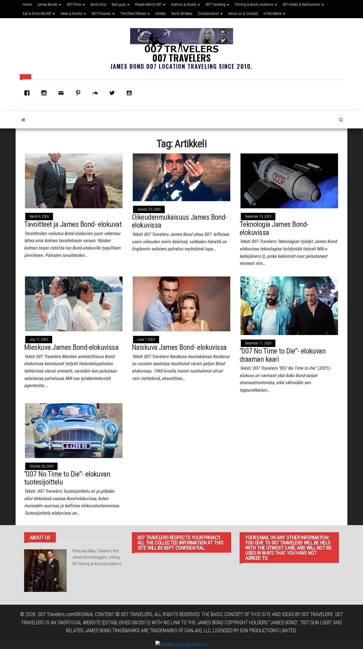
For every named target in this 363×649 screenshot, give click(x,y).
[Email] (62, 93)
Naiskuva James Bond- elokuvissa (179, 347)
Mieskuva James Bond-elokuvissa (71, 347)
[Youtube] (130, 93)
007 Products (102, 13)
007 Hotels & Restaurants (302, 4)
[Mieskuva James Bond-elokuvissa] (73, 303)
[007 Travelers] (23, 119)
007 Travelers (181, 57)
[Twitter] (113, 93)
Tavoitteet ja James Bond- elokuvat (72, 224)
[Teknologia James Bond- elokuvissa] (289, 180)
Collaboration (209, 13)
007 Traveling (216, 4)
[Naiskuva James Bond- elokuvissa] (181, 303)
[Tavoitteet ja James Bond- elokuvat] (73, 180)
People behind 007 (148, 4)
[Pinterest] (79, 93)
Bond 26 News (182, 13)
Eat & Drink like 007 (37, 13)
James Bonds (47, 4)
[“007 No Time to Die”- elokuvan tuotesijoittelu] (73, 430)
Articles (160, 13)
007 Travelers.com (56, 614)
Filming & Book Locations (254, 4)
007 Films (74, 4)
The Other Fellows (133, 13)
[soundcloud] (96, 93)
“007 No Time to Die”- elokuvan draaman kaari (283, 355)
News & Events (72, 13)
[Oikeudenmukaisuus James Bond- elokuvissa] (181, 177)
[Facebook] (28, 93)
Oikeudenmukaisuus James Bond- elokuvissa (179, 221)
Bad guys (119, 4)
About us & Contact (243, 13)
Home (27, 4)
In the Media (272, 13)
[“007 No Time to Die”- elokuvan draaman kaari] (289, 305)
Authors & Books (184, 4)
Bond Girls (98, 4)
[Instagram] (45, 93)
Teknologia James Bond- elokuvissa (274, 228)
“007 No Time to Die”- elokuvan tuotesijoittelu (67, 478)
